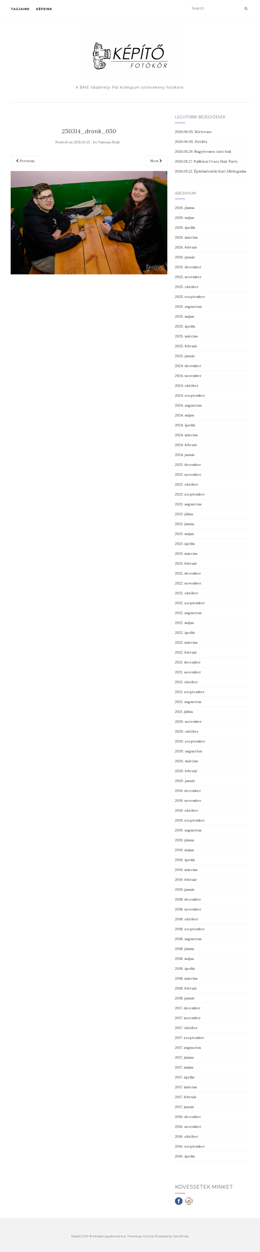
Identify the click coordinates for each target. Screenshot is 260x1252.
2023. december (188, 464)
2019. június (184, 840)
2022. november (188, 583)
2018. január (185, 998)
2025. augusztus (188, 306)
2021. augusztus (188, 701)
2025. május (184, 316)
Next (154, 161)
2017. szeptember (189, 1037)
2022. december (188, 573)
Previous (27, 161)
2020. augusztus (188, 751)
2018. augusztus (188, 939)
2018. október (186, 919)
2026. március (186, 237)
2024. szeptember (190, 395)
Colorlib (148, 1236)
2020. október (187, 731)
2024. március (186, 435)
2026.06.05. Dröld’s (191, 141)
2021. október (186, 682)
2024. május (184, 415)
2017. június (184, 1057)
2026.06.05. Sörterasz (193, 131)
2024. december (188, 366)
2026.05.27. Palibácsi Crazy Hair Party (206, 161)
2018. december (188, 899)
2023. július (184, 514)
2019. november (188, 800)
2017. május (184, 1067)
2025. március (186, 336)
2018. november (188, 909)
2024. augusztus (188, 405)
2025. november (188, 277)
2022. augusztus (188, 613)
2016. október (186, 1136)
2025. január (185, 356)
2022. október (186, 593)
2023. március (186, 553)
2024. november (188, 375)
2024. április (185, 425)
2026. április (185, 227)
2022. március (186, 642)
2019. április (185, 860)
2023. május (184, 534)
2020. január (185, 781)
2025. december (188, 267)
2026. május (184, 217)
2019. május (184, 850)
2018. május (184, 958)
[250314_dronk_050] (89, 222)
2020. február (186, 771)
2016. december (188, 1116)
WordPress (181, 1236)
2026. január (185, 257)
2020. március (186, 761)
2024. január (185, 454)
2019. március (186, 869)
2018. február (186, 988)
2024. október (187, 385)
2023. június (184, 524)
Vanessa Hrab (109, 142)
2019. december (188, 790)
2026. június (184, 207)
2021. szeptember (190, 692)
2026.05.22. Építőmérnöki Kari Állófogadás (210, 171)
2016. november (188, 1126)
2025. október (187, 286)
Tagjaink (20, 9)
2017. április (184, 1077)
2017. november (188, 1018)
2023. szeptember (190, 494)
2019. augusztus (188, 830)
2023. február (186, 563)
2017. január (184, 1107)
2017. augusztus (188, 1047)
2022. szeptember (190, 603)
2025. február (186, 346)
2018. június (184, 948)
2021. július (184, 711)
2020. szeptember (190, 741)
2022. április (185, 632)
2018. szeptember (190, 929)
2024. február (186, 445)
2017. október (186, 1028)
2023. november (188, 474)
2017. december (188, 1008)
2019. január (185, 889)
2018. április (185, 968)
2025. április (185, 326)
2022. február (186, 652)
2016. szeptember (190, 1146)
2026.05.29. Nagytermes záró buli (203, 151)
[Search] (245, 8)
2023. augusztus (188, 504)
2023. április (185, 543)
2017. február (186, 1097)
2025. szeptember (190, 296)
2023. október (186, 484)
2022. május (184, 622)
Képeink (44, 9)
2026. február (186, 247)
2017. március (186, 1087)
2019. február (186, 879)
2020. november (188, 721)
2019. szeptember (190, 820)
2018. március (186, 978)
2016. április (185, 1156)
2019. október (186, 810)
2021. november (188, 672)
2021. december (188, 662)
